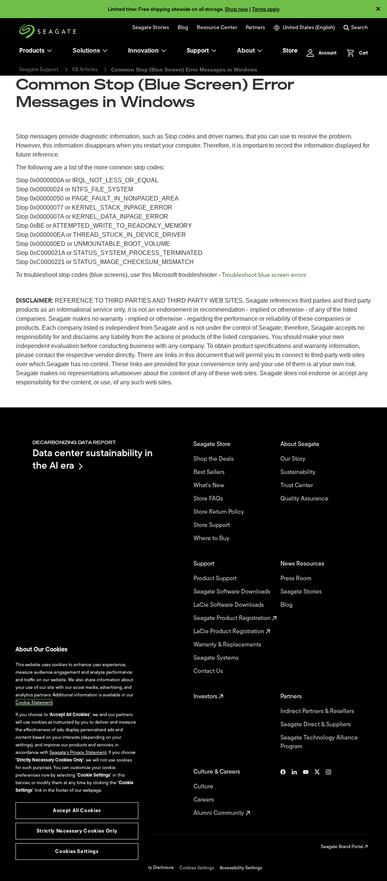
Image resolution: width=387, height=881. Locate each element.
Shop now (236, 9)
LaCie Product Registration (230, 631)
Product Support (216, 578)
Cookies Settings (197, 867)
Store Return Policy (220, 512)
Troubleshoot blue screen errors (264, 275)
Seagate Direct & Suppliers (316, 724)
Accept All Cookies (77, 810)
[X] (317, 792)
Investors (206, 696)
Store (290, 51)
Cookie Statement (34, 702)
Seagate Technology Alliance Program (319, 742)
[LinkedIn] (294, 792)
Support (198, 51)
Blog (183, 27)
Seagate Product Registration (233, 618)
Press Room (296, 578)
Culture (204, 786)
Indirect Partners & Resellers (318, 711)
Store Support (212, 525)
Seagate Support (39, 70)
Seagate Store (213, 444)
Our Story (293, 459)
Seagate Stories (150, 27)
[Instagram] (328, 792)
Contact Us (209, 671)
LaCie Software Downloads (229, 605)
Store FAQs (209, 498)
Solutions (86, 50)
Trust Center (297, 485)
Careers (204, 800)
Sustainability (298, 472)
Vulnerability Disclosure (150, 867)
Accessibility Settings (241, 868)
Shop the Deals (215, 459)
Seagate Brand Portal (342, 847)
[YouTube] (305, 792)
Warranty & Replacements (228, 644)
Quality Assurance (305, 498)
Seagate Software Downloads (233, 591)
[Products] (49, 50)
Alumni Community (220, 813)
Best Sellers (210, 472)
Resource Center (217, 27)
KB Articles (85, 70)
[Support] (214, 50)
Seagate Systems (217, 658)
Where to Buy (212, 538)
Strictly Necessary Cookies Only (77, 831)
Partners (255, 27)
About (246, 50)
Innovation (143, 50)
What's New (210, 485)
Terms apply (266, 9)
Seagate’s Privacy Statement (78, 752)
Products (32, 51)
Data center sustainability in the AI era (93, 459)
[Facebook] (283, 792)
